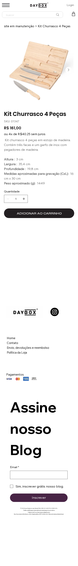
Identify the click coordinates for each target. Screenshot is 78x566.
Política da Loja (17, 352)
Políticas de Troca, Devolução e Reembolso (39, 512)
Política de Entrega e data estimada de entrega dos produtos (39, 510)
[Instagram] (54, 312)
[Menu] (6, 5)
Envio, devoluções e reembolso (28, 348)
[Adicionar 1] (24, 199)
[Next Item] (68, 70)
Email (14, 467)
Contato (12, 343)
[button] (73, 14)
